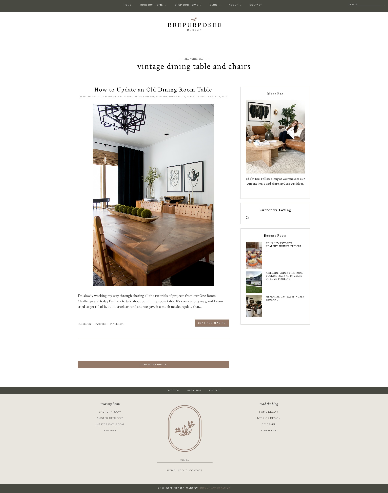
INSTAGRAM (194, 390)
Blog (213, 5)
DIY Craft (268, 424)
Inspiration (177, 96)
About (233, 5)
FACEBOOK (173, 390)
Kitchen (110, 430)
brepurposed (88, 96)
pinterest (117, 324)
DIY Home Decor (111, 96)
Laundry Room (110, 411)
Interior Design (198, 96)
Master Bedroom (110, 417)
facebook (84, 324)
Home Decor (268, 411)
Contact (256, 5)
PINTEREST (215, 390)
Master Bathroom (110, 424)
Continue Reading (212, 323)
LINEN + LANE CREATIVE (214, 488)
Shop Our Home (186, 5)
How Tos (162, 96)
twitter (100, 324)
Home (128, 5)
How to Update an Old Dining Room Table (153, 90)
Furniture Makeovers (138, 96)
